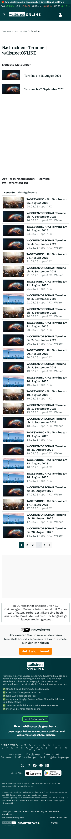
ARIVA (24, 786)
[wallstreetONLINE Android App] (53, 775)
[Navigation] (4, 15)
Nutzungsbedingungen (55, 757)
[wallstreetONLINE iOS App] (33, 775)
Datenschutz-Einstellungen (19, 757)
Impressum (15, 754)
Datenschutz (52, 754)
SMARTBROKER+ (49, 705)
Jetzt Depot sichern (35, 719)
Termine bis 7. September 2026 (44, 89)
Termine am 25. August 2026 (42, 76)
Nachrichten (21, 31)
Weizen (58, 220)
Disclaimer (33, 754)
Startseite (6, 31)
